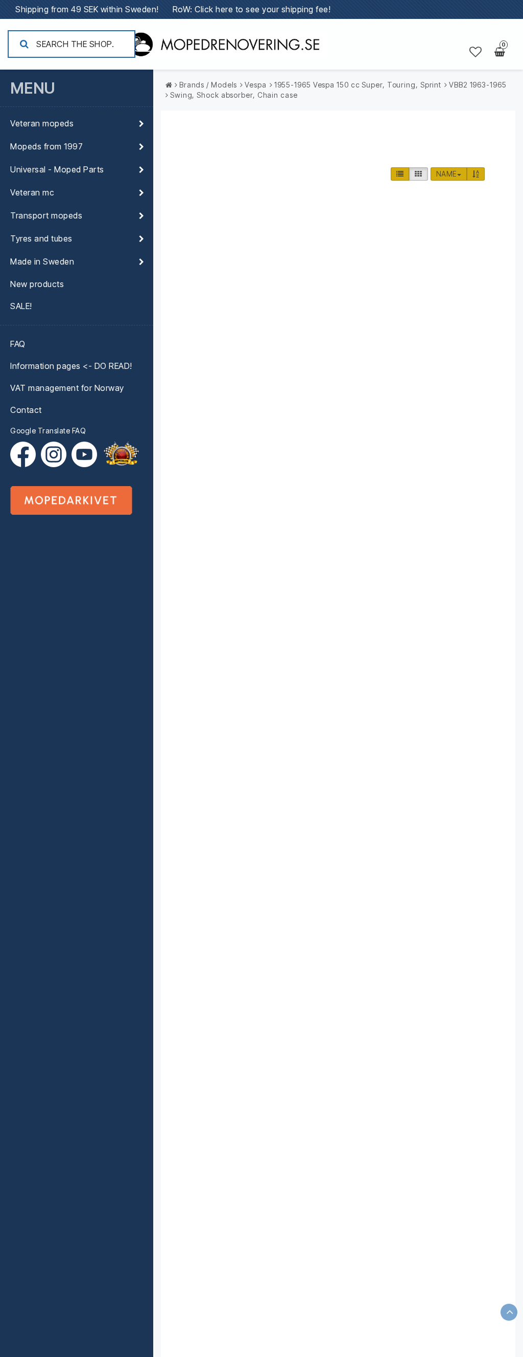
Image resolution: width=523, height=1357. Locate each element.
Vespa (256, 84)
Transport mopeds (46, 215)
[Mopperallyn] (121, 454)
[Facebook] (25, 454)
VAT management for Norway (67, 388)
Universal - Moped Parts (57, 169)
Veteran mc (32, 192)
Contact (26, 410)
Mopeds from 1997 (46, 146)
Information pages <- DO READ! (71, 366)
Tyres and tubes (41, 238)
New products (37, 284)
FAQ (18, 344)
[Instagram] (56, 454)
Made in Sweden (42, 261)
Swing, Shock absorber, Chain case (234, 95)
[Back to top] (509, 1312)
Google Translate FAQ (48, 430)
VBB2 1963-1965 (478, 84)
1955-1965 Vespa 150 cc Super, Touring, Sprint (358, 84)
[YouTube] (84, 454)
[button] (475, 52)
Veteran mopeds (42, 123)
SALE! (21, 306)
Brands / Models (208, 84)
